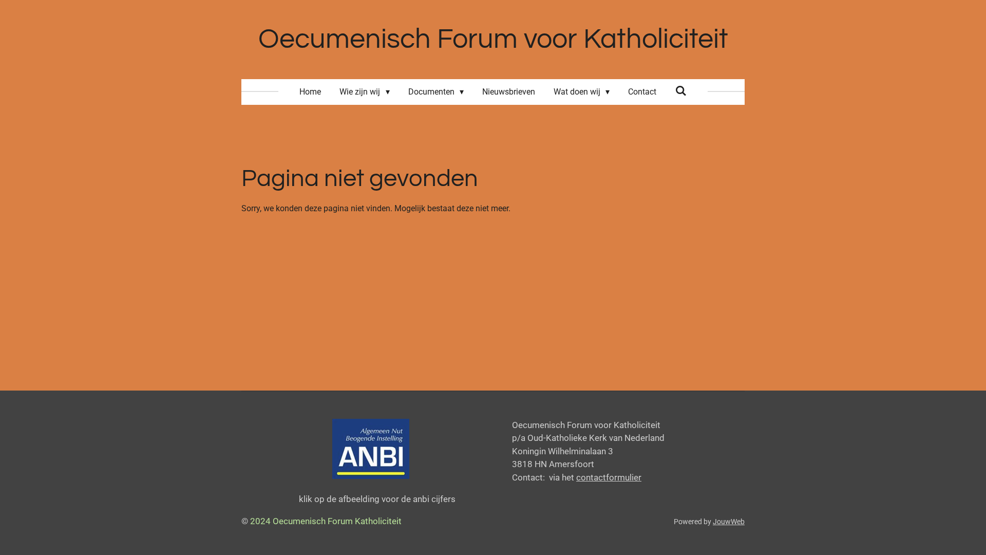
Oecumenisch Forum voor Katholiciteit (493, 39)
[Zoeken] (680, 90)
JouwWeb (729, 521)
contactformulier (608, 477)
